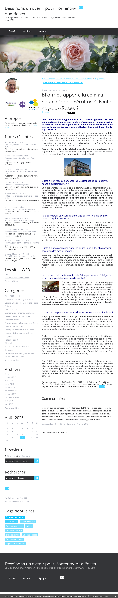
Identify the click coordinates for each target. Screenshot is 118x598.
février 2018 (10, 387)
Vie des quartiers (12, 360)
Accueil (12, 31)
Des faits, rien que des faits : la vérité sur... (20, 145)
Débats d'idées (11, 310)
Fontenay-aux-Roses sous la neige (19, 220)
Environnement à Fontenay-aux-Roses (21, 323)
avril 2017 (9, 404)
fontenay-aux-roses (15, 517)
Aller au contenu (8, 2)
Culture (8, 306)
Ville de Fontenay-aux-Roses (17, 277)
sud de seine (78, 384)
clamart (62, 386)
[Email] (81, 7)
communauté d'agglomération (98, 384)
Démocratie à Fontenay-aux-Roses (20, 313)
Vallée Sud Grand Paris (14, 357)
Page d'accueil (100, 79)
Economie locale (12, 320)
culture (69, 386)
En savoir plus (103, 596)
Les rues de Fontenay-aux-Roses (19, 333)
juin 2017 (9, 401)
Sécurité (8, 343)
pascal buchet (11, 521)
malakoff (54, 386)
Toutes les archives (12, 408)
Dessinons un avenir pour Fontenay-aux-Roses (40, 10)
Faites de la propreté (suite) (17, 184)
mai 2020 (9, 374)
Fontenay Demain (12, 281)
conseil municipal (28, 521)
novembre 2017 (11, 391)
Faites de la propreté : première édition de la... (21, 197)
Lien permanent (51, 382)
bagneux (45, 386)
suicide (29, 526)
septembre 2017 (12, 397)
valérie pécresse (30, 535)
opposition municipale (15, 543)
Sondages (9, 350)
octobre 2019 (10, 377)
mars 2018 (9, 384)
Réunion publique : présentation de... (20, 209)
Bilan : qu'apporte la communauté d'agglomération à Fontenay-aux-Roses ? (77, 101)
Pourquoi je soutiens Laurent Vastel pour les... (20, 159)
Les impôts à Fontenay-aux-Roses (19, 330)
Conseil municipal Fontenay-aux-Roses (21, 303)
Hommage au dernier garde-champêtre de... (22, 244)
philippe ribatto (12, 535)
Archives (27, 31)
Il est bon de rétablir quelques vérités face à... (21, 172)
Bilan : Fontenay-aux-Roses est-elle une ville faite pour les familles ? (67, 79)
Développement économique (17, 316)
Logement (9, 336)
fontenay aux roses (14, 539)
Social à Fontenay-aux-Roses (17, 347)
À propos (43, 31)
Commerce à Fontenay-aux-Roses (19, 299)
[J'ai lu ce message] (116, 596)
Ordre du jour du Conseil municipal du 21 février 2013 (63, 83)
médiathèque (78, 386)
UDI (6, 274)
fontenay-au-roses (14, 530)
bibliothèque (90, 386)
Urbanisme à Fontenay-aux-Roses (19, 353)
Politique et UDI (11, 340)
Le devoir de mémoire (14, 326)
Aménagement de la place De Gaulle (20, 231)
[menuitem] (12, 31)
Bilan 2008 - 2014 (12, 296)
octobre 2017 (10, 394)
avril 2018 (9, 381)
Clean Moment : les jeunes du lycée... (20, 256)
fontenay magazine (14, 526)
